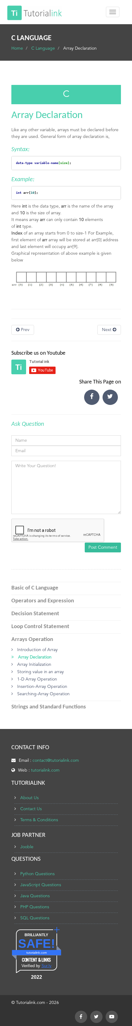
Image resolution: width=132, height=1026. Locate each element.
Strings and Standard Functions (48, 707)
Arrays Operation (32, 640)
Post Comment (102, 547)
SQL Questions (34, 918)
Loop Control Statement (40, 627)
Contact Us (31, 809)
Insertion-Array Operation (41, 687)
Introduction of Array (37, 650)
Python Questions (37, 874)
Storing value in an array (40, 672)
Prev (24, 330)
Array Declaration (34, 657)
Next (107, 330)
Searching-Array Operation (43, 694)
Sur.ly (46, 965)
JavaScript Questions (40, 885)
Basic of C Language (34, 588)
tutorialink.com (45, 770)
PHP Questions (34, 907)
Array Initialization (33, 664)
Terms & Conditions (39, 820)
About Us (29, 798)
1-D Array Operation (36, 679)
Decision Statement (35, 614)
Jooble (26, 847)
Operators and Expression (42, 601)
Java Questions (35, 896)
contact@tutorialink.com (56, 760)
